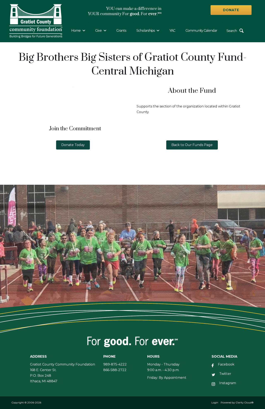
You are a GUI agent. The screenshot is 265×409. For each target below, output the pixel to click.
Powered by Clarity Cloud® (237, 402)
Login (214, 402)
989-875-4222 (115, 364)
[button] (231, 10)
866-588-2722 (114, 370)
